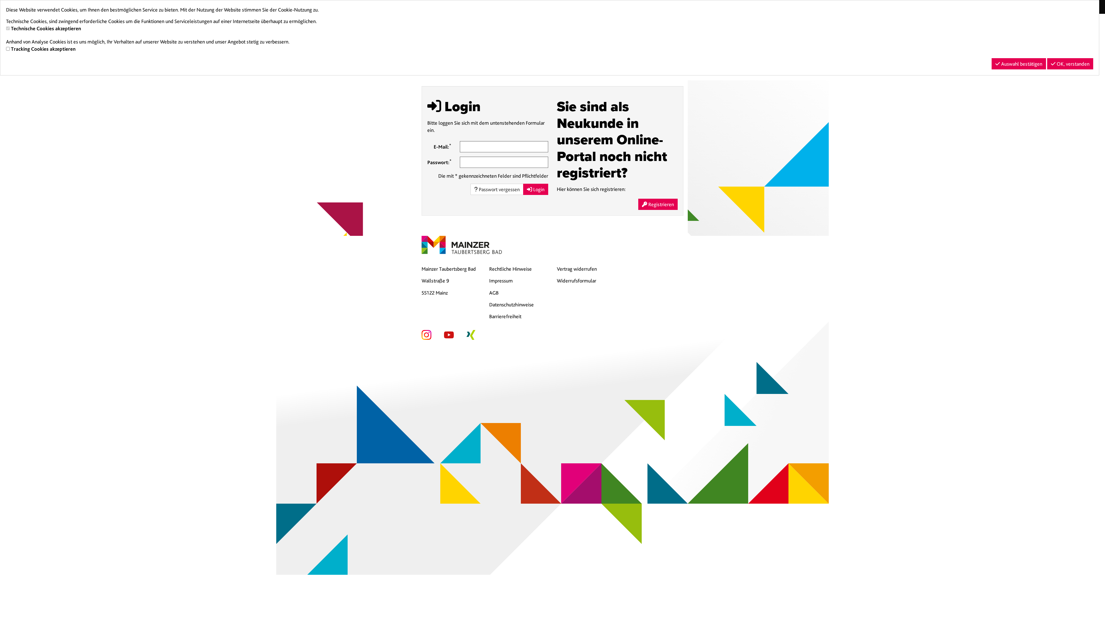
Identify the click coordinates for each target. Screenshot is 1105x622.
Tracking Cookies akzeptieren (43, 49)
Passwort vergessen (499, 189)
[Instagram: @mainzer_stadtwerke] (426, 334)
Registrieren (660, 204)
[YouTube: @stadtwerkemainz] (449, 334)
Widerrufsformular (576, 281)
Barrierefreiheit (505, 316)
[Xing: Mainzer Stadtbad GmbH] (470, 334)
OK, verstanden (1072, 64)
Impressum (501, 281)
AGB (494, 293)
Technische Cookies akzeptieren (46, 28)
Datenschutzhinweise (511, 304)
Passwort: (439, 161)
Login (538, 189)
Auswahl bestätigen (1021, 64)
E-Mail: (442, 146)
